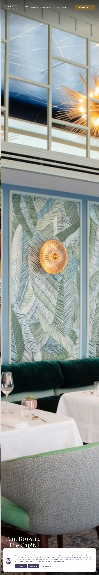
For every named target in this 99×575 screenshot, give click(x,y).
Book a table (85, 7)
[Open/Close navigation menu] (26, 7)
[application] (49, 560)
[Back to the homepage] (11, 7)
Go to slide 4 (96, 571)
